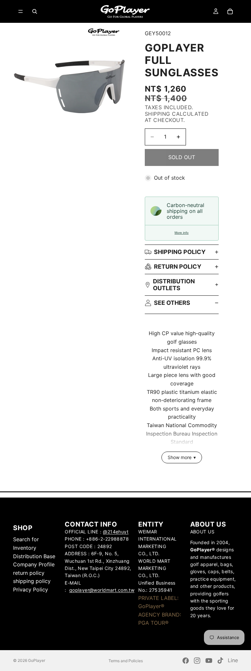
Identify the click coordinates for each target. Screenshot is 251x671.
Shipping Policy (180, 251)
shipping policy (32, 581)
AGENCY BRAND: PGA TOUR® (159, 618)
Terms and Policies (126, 660)
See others (172, 302)
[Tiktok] (220, 660)
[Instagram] (197, 660)
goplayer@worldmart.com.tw (102, 590)
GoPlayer (36, 660)
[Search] (34, 11)
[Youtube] (209, 660)
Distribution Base (34, 556)
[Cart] (230, 11)
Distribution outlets (174, 285)
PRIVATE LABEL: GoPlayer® (158, 602)
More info (182, 232)
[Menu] (20, 11)
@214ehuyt (115, 531)
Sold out (181, 157)
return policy (177, 266)
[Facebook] (186, 660)
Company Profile (34, 564)
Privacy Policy (30, 589)
